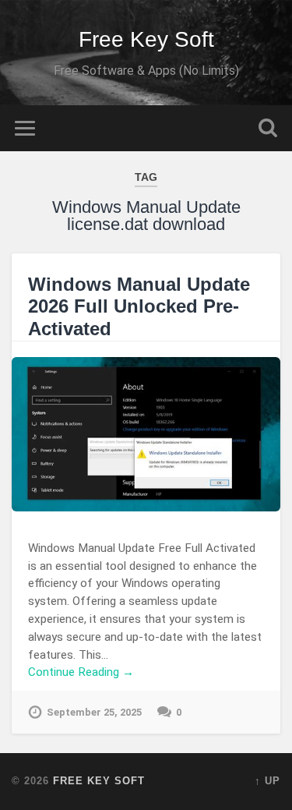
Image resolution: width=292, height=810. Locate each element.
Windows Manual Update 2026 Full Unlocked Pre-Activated (139, 307)
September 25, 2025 (94, 712)
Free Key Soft (146, 39)
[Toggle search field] (268, 128)
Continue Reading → (81, 672)
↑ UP (267, 781)
